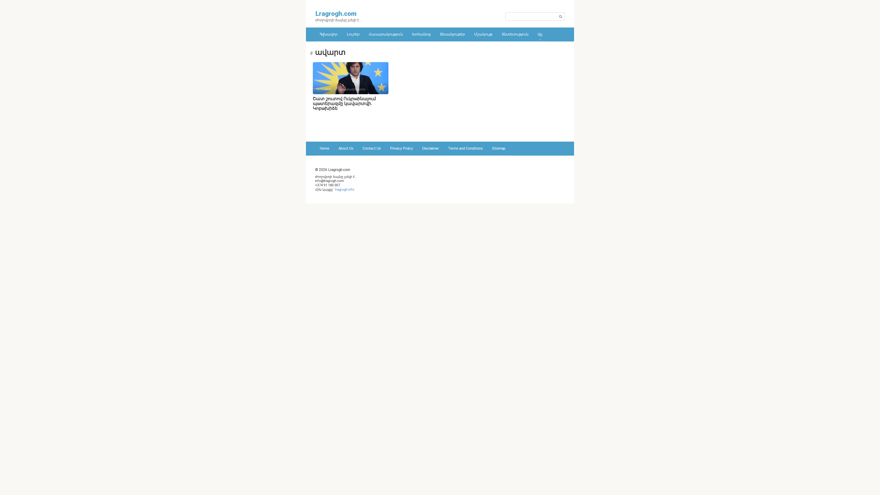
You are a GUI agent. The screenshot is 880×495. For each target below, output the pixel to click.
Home (324, 148)
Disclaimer (430, 148)
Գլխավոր (329, 34)
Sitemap (499, 148)
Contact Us (372, 148)
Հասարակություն (386, 34)
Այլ (540, 34)
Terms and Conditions (465, 148)
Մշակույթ (483, 34)
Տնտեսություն (515, 34)
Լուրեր (353, 34)
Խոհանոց (421, 34)
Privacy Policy (401, 148)
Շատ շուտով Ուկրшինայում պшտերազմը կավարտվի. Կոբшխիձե (344, 103)
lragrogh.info (344, 190)
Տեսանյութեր (452, 34)
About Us (345, 148)
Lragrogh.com (336, 13)
